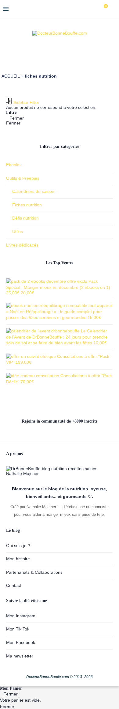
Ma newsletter (19, 655)
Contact (13, 585)
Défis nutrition (25, 218)
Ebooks (13, 164)
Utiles (17, 231)
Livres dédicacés (22, 245)
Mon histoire (18, 558)
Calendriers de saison (33, 191)
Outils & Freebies (22, 178)
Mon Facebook (20, 642)
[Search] (113, 9)
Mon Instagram (20, 615)
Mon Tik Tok (17, 629)
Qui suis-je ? (18, 545)
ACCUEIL (11, 76)
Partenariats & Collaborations (34, 572)
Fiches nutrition (27, 204)
